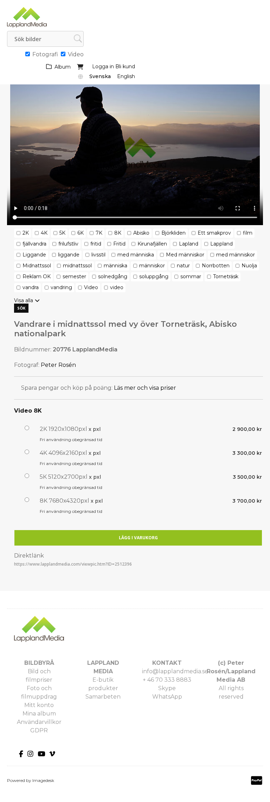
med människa (135, 255)
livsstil (98, 255)
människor (152, 265)
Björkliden (173, 233)
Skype (167, 688)
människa (115, 265)
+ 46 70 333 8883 (167, 679)
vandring (61, 287)
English (126, 76)
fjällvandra (34, 244)
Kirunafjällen (152, 244)
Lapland (188, 244)
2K (25, 233)
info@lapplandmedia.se (175, 671)
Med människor (185, 255)
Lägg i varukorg (138, 538)
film (247, 233)
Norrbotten (216, 265)
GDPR (39, 730)
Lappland (221, 244)
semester (74, 276)
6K (80, 233)
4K (44, 233)
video (116, 287)
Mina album (39, 713)
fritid (95, 244)
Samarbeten (103, 696)
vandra (30, 287)
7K (99, 233)
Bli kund (125, 66)
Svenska (100, 76)
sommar (190, 276)
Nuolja (249, 265)
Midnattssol (36, 265)
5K (62, 233)
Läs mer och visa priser (145, 387)
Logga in (103, 66)
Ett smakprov (214, 233)
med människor (235, 255)
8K (117, 233)
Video (91, 287)
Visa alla (23, 300)
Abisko (141, 233)
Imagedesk (43, 780)
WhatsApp (167, 696)
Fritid (119, 244)
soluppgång (153, 276)
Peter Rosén (58, 365)
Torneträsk (225, 276)
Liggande (34, 255)
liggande (68, 255)
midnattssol (77, 265)
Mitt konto (39, 705)
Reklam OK (36, 276)
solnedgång (112, 276)
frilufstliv (68, 244)
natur (183, 265)
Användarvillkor (39, 722)
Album (62, 67)
